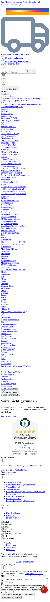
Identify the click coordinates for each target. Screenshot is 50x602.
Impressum (10, 550)
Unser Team (11, 515)
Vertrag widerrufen (8, 472)
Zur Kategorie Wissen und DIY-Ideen (16, 366)
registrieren (9, 96)
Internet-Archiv (12, 518)
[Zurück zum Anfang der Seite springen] (3, 568)
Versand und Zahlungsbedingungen (20, 485)
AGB (8, 543)
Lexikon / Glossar (13, 498)
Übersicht (5, 98)
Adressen (29, 98)
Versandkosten (7, 556)
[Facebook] (7, 9)
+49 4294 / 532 (36, 465)
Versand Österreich (14, 487)
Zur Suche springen (31, 2)
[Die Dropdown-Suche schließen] (33, 71)
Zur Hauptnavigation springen (21, 3)
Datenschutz (11, 545)
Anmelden (5, 94)
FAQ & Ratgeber (8, 565)
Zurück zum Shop (8, 416)
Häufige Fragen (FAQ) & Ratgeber (20, 501)
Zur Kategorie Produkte (11, 121)
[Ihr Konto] (3, 84)
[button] (44, 590)
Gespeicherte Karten (20, 101)
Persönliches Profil (17, 98)
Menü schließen (11, 89)
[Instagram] (7, 11)
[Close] (2, 600)
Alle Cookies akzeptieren (11, 597)
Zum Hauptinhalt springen (12, 2)
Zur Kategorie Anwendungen (13, 311)
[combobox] (13, 72)
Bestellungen (6, 101)
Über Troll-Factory (13, 513)
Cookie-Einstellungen (15, 496)
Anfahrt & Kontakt (14, 482)
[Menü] (3, 67)
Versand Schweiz (13, 489)
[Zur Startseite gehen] (10, 64)
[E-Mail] (7, 13)
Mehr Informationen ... (34, 574)
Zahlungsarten (38, 98)
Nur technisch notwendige (11, 595)
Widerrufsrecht (12, 547)
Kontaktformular (21, 470)
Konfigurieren (28, 595)
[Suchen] (27, 71)
